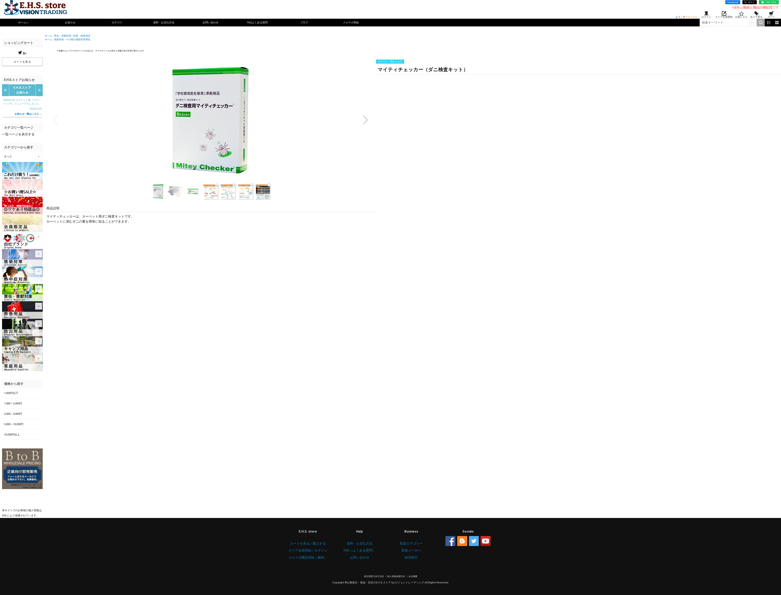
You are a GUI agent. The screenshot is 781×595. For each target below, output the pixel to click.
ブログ (304, 22)
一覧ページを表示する (18, 134)
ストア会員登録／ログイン (307, 550)
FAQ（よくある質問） (359, 550)
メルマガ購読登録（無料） (307, 557)
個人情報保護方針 (396, 576)
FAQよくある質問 (257, 22)
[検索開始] (761, 22)
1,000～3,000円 (13, 403)
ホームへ (23, 22)
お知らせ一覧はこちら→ (28, 113)
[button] (55, 119)
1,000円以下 (11, 393)
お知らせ (70, 22)
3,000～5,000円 (13, 413)
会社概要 (412, 576)
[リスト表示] (769, 22)
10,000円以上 (12, 434)
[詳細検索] (752, 22)
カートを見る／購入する (308, 543)
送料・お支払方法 (163, 22)
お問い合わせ (210, 22)
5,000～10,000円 (13, 424)
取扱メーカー (411, 550)
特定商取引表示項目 (374, 576)
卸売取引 (411, 557)
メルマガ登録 (351, 22)
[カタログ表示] (777, 22)
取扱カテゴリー (411, 543)
